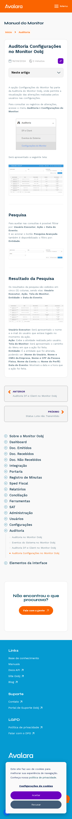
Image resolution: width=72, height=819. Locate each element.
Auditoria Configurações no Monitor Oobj (35, 553)
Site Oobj (14, 676)
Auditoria (24, 32)
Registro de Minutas (25, 477)
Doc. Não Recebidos (25, 459)
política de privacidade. (43, 777)
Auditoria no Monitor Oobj (27, 537)
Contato (13, 701)
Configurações (20, 524)
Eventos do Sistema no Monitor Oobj (33, 542)
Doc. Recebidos (21, 453)
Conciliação (18, 495)
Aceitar (36, 795)
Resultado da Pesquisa (31, 278)
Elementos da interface (28, 563)
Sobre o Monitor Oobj (26, 436)
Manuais (14, 664)
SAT (12, 507)
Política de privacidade (23, 727)
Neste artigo (21, 72)
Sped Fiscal (18, 483)
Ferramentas (19, 501)
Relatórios (17, 489)
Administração (21, 513)
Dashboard (18, 442)
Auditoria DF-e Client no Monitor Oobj (35, 393)
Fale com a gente (34, 610)
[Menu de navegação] (65, 6)
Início (8, 32)
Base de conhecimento (23, 658)
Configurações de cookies (36, 786)
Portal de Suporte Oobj (23, 707)
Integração (18, 465)
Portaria (16, 471)
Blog (11, 682)
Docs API (14, 670)
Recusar (36, 804)
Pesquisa (17, 215)
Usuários (16, 518)
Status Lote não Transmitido (42, 413)
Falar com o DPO (19, 733)
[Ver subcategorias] (5, 436)
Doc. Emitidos (20, 448)
